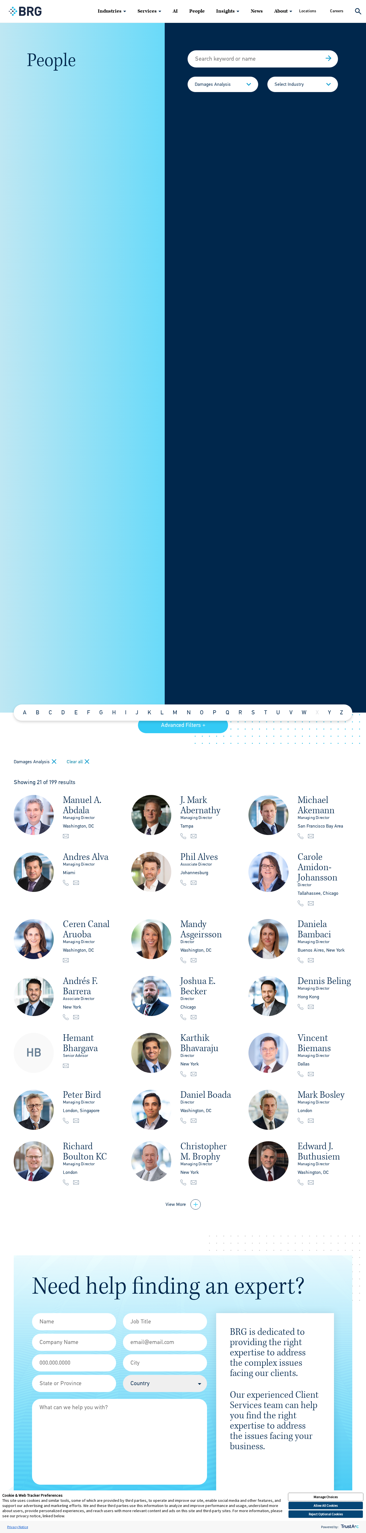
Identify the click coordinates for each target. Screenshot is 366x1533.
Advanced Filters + (183, 725)
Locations (307, 11)
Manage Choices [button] (326, 1497)
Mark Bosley (321, 1095)
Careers (336, 11)
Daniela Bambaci (314, 929)
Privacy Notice (17, 1527)
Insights (225, 11)
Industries (110, 11)
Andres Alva (85, 857)
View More (176, 1204)
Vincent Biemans (314, 1043)
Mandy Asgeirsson (201, 929)
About (281, 11)
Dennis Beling (324, 981)
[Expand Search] (358, 11)
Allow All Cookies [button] (326, 1505)
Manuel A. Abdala (82, 805)
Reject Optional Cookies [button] (326, 1514)
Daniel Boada (205, 1095)
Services (147, 11)
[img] (34, 815)
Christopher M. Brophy (203, 1151)
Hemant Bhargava (80, 1043)
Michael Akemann (316, 805)
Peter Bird (82, 1095)
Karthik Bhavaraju (199, 1043)
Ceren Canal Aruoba (86, 929)
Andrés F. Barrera (80, 986)
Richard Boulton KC (85, 1151)
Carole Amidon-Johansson (317, 867)
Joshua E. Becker (198, 986)
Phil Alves (199, 857)
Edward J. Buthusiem (319, 1151)
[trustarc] (349, 1527)
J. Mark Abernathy (200, 805)
